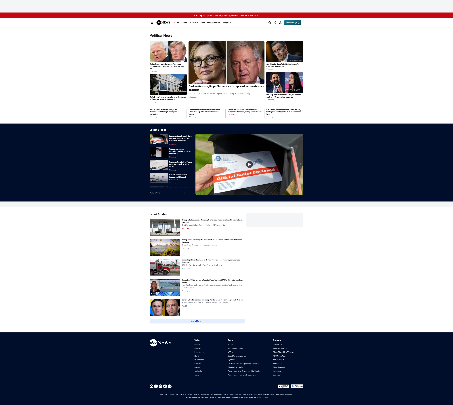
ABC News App (279, 356)
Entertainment (200, 352)
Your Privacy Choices (186, 394)
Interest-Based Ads (235, 394)
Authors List (277, 364)
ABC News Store (279, 360)
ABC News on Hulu (235, 348)
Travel (196, 375)
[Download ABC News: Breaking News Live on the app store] (283, 386)
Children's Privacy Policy (201, 394)
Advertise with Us (280, 348)
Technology (198, 371)
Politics (197, 345)
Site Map (276, 375)
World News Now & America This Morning (244, 371)
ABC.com (231, 352)
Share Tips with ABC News (283, 352)
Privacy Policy (164, 394)
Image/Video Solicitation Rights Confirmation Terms (258, 394)
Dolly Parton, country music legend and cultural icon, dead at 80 (226, 15)
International (199, 360)
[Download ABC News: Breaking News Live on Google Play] (297, 386)
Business (197, 348)
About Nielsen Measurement (284, 394)
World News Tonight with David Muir (242, 375)
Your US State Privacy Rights (219, 394)
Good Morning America (237, 356)
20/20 (230, 345)
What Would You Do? (236, 367)
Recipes (197, 364)
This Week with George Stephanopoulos (243, 364)
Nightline (231, 360)
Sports (197, 367)
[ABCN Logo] (163, 22)
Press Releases (279, 367)
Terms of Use (174, 394)
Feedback (277, 371)
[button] (152, 22)
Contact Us (277, 345)
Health (196, 356)
